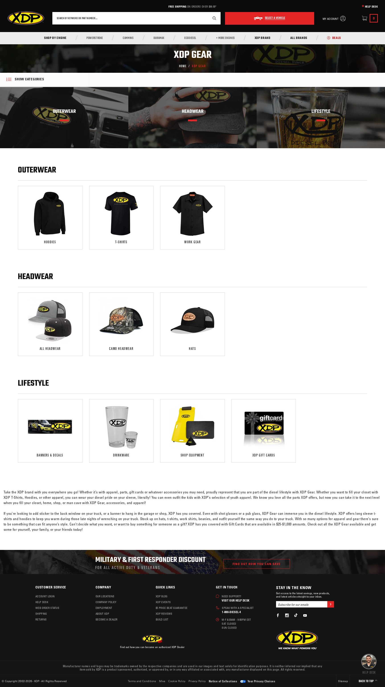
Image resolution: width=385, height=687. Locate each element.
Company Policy (106, 602)
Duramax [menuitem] (159, 38)
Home (183, 66)
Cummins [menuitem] (128, 38)
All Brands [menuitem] (298, 38)
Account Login (45, 596)
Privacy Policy (197, 681)
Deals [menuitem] (336, 38)
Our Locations (105, 596)
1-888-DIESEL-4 (231, 612)
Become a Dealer (107, 619)
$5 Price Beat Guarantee (171, 608)
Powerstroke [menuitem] (94, 38)
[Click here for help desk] (368, 663)
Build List (162, 619)
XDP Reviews (164, 613)
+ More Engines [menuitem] (225, 38)
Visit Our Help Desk (235, 600)
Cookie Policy (176, 681)
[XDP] (26, 18)
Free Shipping (177, 6)
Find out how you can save (257, 564)
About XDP (102, 613)
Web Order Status (47, 608)
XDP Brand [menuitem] (262, 38)
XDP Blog (162, 596)
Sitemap (343, 681)
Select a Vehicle (275, 18)
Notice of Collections (223, 681)
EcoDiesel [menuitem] (190, 38)
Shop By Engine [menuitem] (55, 38)
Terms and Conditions (142, 681)
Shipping (41, 613)
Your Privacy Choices (261, 681)
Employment (104, 608)
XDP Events (163, 602)
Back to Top (366, 681)
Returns (41, 619)
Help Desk (371, 6)
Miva (162, 681)
